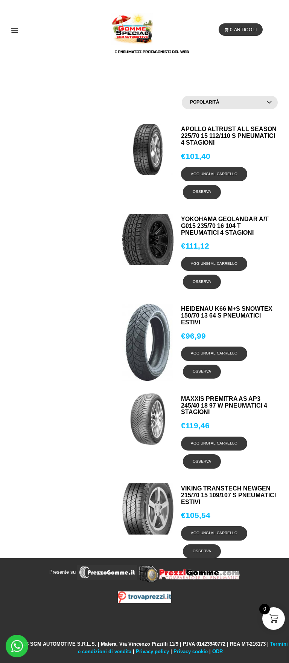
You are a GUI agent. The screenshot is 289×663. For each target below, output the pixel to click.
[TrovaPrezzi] (144, 597)
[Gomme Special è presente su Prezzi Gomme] (189, 572)
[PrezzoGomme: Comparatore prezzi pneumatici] (107, 572)
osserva (202, 191)
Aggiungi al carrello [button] (214, 174)
